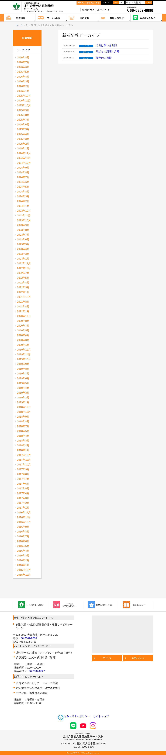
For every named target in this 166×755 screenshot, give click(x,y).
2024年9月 (23, 167)
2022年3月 (23, 287)
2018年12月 (24, 407)
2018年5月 (23, 431)
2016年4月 (23, 550)
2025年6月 (23, 124)
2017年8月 (23, 474)
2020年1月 (23, 344)
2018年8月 (23, 421)
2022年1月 (23, 292)
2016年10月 (24, 522)
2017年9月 (23, 469)
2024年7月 (23, 177)
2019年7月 (23, 373)
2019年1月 (23, 402)
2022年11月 (23, 268)
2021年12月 (24, 297)
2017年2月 (23, 502)
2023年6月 (23, 239)
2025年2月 (23, 143)
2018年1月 (23, 450)
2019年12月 (24, 349)
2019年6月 (23, 378)
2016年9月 (23, 526)
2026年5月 (23, 71)
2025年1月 (23, 148)
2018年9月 (23, 416)
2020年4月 (23, 335)
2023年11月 (23, 215)
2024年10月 (24, 162)
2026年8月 (23, 57)
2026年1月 (23, 91)
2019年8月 (23, 368)
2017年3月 (23, 498)
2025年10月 (24, 105)
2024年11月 (23, 158)
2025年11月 (23, 100)
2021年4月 (23, 306)
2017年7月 (23, 478)
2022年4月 (23, 282)
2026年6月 (23, 67)
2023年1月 (23, 258)
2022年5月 (23, 277)
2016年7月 (23, 536)
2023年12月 (24, 210)
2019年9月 (23, 364)
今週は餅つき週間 (106, 45)
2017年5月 (23, 488)
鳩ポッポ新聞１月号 (107, 51)
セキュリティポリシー (77, 716)
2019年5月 (23, 383)
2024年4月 (23, 191)
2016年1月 (23, 565)
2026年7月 (23, 62)
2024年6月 (23, 182)
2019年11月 (23, 354)
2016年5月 (23, 546)
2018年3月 (23, 440)
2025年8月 (23, 115)
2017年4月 (23, 493)
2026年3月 (23, 81)
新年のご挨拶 (104, 57)
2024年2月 (23, 201)
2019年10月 (24, 359)
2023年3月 (23, 253)
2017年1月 (23, 507)
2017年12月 (24, 455)
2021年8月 (23, 301)
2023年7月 (23, 234)
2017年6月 (23, 483)
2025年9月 (23, 110)
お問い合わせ (138, 658)
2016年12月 (24, 512)
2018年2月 (23, 445)
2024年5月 (23, 186)
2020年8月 (23, 320)
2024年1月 (23, 206)
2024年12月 (24, 153)
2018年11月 (23, 411)
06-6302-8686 (29, 638)
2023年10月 (24, 220)
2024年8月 (23, 172)
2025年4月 (23, 134)
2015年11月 (23, 574)
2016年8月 (23, 531)
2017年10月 (24, 464)
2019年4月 (23, 387)
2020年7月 (23, 325)
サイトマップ (101, 716)
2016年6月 (23, 541)
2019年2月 (23, 397)
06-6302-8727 (37, 671)
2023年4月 (23, 249)
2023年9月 (23, 225)
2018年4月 (23, 435)
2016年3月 (23, 555)
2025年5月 (23, 129)
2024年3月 (23, 196)
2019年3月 (23, 392)
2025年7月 (23, 119)
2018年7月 (23, 426)
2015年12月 (24, 569)
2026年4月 (23, 76)
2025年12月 (24, 95)
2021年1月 (23, 311)
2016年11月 (23, 517)
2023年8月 (23, 229)
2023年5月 (23, 244)
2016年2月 (23, 560)
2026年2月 (23, 86)
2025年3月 (23, 138)
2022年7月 (23, 273)
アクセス (107, 658)
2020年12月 (24, 316)
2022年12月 (24, 263)
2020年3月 (23, 340)
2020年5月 (23, 330)
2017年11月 (23, 459)
